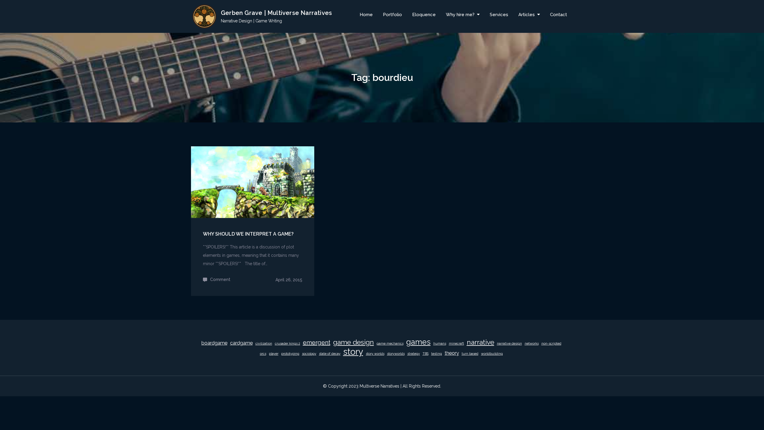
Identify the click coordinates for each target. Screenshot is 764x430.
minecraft (456, 343)
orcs (263, 353)
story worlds (375, 353)
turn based (470, 353)
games (418, 342)
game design (353, 342)
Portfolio (392, 14)
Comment (220, 279)
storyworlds (396, 353)
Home (366, 14)
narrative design (509, 343)
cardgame (241, 343)
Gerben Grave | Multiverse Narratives (276, 12)
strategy (413, 353)
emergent (316, 342)
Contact (558, 14)
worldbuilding (492, 353)
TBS (426, 353)
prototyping (290, 353)
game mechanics (390, 343)
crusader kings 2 (287, 343)
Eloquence (424, 14)
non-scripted (551, 343)
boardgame (214, 343)
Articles (526, 14)
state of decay (330, 353)
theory (452, 353)
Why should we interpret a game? (248, 234)
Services (499, 14)
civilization (263, 343)
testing (436, 353)
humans (439, 343)
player (273, 353)
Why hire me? (460, 14)
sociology (309, 353)
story (353, 352)
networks (532, 343)
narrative (480, 342)
